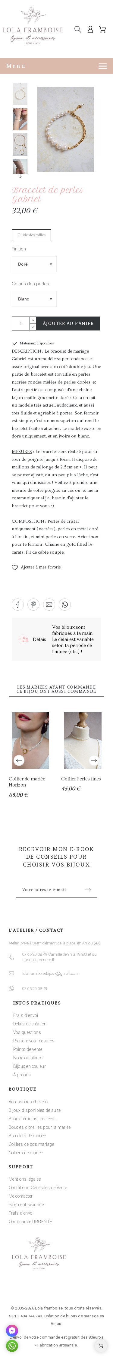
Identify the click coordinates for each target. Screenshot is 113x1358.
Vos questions (27, 1032)
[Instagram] (56, 1290)
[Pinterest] (75, 1290)
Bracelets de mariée (27, 1135)
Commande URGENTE (30, 1221)
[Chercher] (78, 30)
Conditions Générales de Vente (38, 1187)
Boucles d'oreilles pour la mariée (40, 1127)
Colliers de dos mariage (31, 1144)
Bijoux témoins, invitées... (33, 1118)
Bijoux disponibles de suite (35, 1110)
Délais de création (30, 1023)
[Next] (94, 760)
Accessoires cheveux (29, 1101)
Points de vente (27, 1049)
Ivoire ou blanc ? (28, 1057)
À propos (22, 1074)
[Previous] (19, 760)
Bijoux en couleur (29, 1066)
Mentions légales (25, 1179)
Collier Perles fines (81, 779)
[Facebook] (38, 1290)
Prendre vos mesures (34, 1040)
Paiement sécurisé (26, 1204)
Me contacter (21, 1196)
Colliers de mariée (26, 1152)
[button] (36, 568)
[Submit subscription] (88, 890)
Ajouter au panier (68, 323)
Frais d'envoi (25, 1015)
